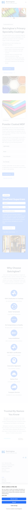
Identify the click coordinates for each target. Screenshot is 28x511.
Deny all (14, 502)
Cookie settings (14, 505)
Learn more (4, 495)
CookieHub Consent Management (16, 508)
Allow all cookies (14, 499)
